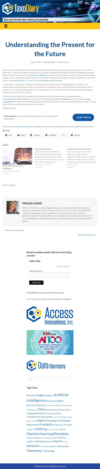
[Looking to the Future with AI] (83, 158)
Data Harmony (22, 99)
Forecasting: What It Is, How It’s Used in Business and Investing (35, 80)
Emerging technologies (58, 420)
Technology (48, 450)
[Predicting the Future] (51, 158)
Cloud (57, 405)
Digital (41, 420)
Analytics (49, 395)
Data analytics (64, 409)
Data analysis (51, 409)
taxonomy (12, 99)
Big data (41, 405)
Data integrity (51, 414)
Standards (53, 446)
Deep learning (31, 421)
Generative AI (60, 425)
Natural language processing (38, 438)
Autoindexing (52, 401)
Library (63, 429)
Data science (57, 417)
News (13, 185)
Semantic (33, 446)
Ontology (53, 438)
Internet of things (53, 429)
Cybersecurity (32, 410)
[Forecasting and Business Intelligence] (17, 156)
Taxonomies (63, 446)
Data (41, 409)
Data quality (46, 416)
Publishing (39, 441)
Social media (44, 446)
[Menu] (6, 26)
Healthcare (30, 429)
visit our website (63, 299)
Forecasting (38, 70)
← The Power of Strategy (13, 230)
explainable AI (8, 101)
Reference (48, 441)
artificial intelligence (62, 99)
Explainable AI (33, 424)
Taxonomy (34, 450)
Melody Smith (49, 62)
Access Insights (36, 395)
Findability (47, 424)
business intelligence (39, 75)
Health (69, 424)
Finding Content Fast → (87, 235)
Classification (50, 405)
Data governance (36, 413)
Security (65, 441)
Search (57, 441)
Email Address (36, 271)
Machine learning (40, 434)
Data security (67, 417)
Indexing (41, 429)
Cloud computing (66, 405)
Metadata (61, 434)
